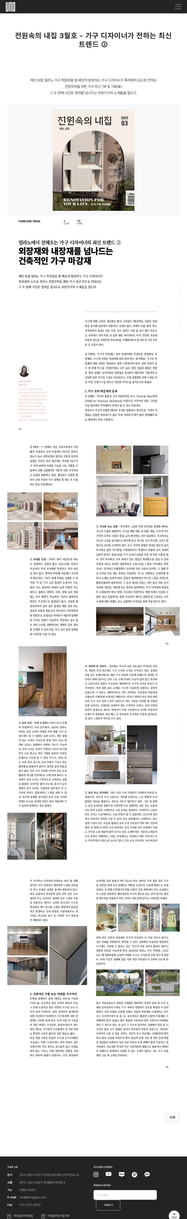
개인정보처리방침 (23, 1216)
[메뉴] (178, 7)
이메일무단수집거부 (58, 1216)
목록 (172, 1117)
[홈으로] (10, 5)
